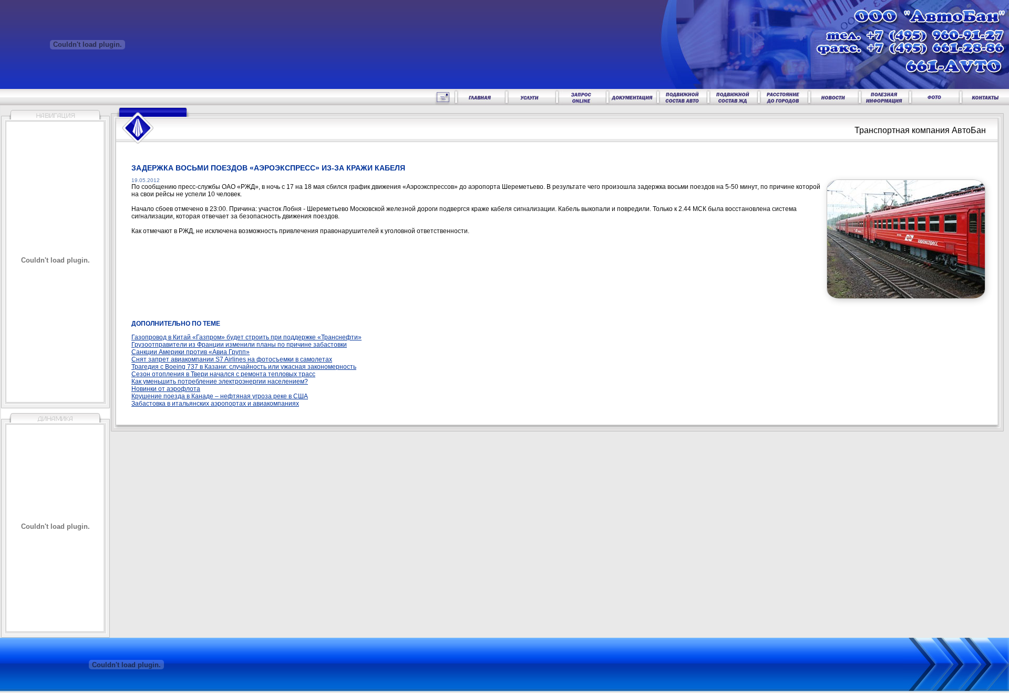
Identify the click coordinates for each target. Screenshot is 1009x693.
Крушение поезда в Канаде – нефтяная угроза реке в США (219, 396)
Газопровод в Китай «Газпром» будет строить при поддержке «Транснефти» (246, 337)
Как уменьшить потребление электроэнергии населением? (219, 381)
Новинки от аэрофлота (165, 389)
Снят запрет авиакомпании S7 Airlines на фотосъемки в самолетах (231, 359)
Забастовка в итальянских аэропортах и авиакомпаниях (215, 403)
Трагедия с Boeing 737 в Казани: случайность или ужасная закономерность (243, 366)
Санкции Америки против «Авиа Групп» (190, 352)
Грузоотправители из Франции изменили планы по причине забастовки (239, 344)
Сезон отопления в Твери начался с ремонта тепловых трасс (223, 374)
